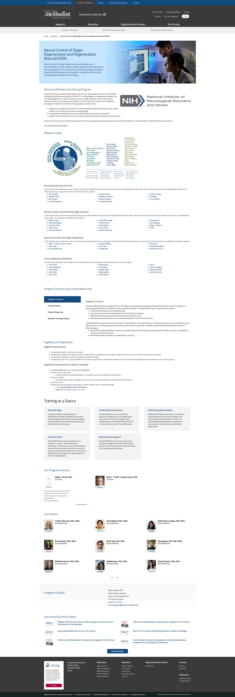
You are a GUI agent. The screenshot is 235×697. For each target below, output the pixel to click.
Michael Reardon (156, 269)
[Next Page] (122, 577)
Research (60, 24)
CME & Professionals (103, 668)
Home (46, 36)
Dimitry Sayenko (105, 199)
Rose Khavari (104, 225)
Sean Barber (53, 269)
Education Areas (102, 666)
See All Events (118, 651)
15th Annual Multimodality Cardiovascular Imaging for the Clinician (86, 640)
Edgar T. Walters (156, 225)
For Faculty (174, 24)
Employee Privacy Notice (138, 695)
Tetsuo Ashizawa (55, 267)
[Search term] (186, 16)
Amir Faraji (103, 267)
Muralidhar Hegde (105, 220)
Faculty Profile (80, 504)
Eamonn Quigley (156, 267)
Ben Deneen (53, 199)
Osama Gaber (104, 269)
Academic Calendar (185, 678)
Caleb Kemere (104, 222)
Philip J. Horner (54, 220)
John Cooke (53, 246)
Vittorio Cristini (54, 196)
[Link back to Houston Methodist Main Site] (60, 14)
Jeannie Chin (53, 227)
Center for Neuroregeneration (114, 30)
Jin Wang (153, 196)
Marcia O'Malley (105, 243)
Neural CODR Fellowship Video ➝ (56, 125)
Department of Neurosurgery (161, 30)
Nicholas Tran (155, 220)
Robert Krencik (104, 194)
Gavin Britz (53, 272)
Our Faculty (182, 668)
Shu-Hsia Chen (54, 225)
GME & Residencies (103, 671)
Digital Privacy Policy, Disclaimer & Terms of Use (58, 695)
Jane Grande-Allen (55, 248)
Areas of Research (127, 666)
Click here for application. (81, 370)
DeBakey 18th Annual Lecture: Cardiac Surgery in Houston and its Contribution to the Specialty (85, 623)
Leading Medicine (173, 12)
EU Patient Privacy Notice (119, 695)
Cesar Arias (53, 264)
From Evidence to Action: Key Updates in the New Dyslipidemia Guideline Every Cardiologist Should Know (159, 641)
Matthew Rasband (106, 196)
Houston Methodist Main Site (59, 2)
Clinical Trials (157, 12)
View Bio (48, 487)
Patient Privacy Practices (83, 695)
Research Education (69, 30)
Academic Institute (84, 2)
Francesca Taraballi (157, 246)
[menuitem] (59, 2)
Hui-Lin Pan (103, 227)
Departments (150, 666)
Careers (136, 2)
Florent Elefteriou (55, 230)
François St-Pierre (105, 201)
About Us (182, 666)
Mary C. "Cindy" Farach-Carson (60, 243)
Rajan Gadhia (104, 272)
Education (93, 24)
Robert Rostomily (105, 230)
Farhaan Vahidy (155, 194)
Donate (54, 685)
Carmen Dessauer (55, 201)
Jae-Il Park (103, 246)
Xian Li (152, 264)
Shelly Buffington (55, 222)
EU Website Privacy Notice (101, 695)
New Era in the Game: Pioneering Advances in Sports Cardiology (160, 631)
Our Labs (124, 676)
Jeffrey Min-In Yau (156, 248)
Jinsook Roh (103, 248)
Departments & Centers (133, 24)
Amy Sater (153, 243)
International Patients (118, 2)
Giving (100, 2)
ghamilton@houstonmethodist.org (74, 387)
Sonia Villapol (155, 222)
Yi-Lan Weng (154, 199)
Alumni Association (103, 676)
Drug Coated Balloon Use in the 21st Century (76, 631)
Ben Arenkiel (53, 194)
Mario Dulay (103, 264)
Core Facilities (126, 668)
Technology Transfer (128, 674)
